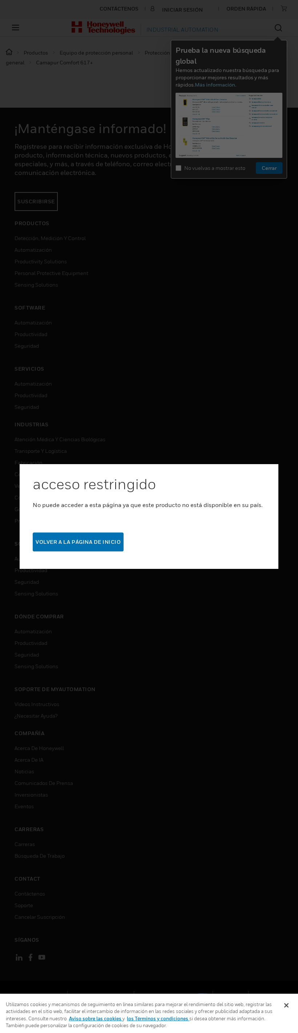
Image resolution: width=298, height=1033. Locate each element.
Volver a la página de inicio (78, 542)
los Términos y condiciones (158, 1018)
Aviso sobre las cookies (95, 1018)
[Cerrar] (286, 1005)
